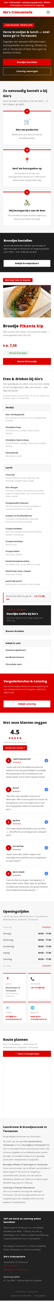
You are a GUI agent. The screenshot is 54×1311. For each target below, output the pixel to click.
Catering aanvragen (27, 71)
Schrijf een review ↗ (15, 748)
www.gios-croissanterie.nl (38, 1018)
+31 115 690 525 (37, 987)
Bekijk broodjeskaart (27, 263)
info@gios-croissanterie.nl (14, 1018)
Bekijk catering (27, 703)
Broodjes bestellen (27, 62)
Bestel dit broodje (27, 361)
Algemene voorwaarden (21, 1295)
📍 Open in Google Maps (27, 1053)
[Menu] (48, 12)
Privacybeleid (40, 1295)
